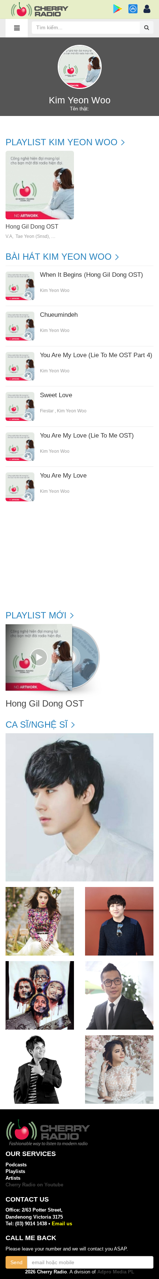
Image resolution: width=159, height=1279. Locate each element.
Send (16, 1262)
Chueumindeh (59, 315)
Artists (13, 1178)
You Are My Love (63, 475)
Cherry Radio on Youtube (34, 1184)
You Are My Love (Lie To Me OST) (87, 435)
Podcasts (16, 1164)
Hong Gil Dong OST (32, 226)
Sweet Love (56, 395)
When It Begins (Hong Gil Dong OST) (91, 275)
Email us (62, 1223)
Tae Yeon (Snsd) (32, 236)
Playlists (15, 1171)
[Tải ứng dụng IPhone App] (133, 8)
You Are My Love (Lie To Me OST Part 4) (96, 355)
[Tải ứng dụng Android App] (117, 8)
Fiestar (47, 410)
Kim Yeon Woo (55, 290)
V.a (9, 236)
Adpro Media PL (115, 1272)
